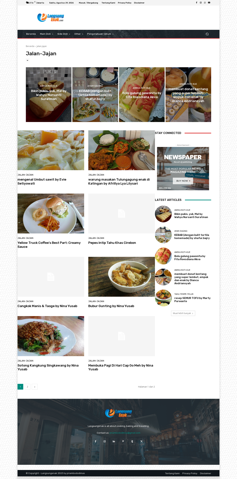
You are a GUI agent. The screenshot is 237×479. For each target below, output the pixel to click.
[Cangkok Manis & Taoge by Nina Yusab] (51, 277)
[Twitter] (141, 441)
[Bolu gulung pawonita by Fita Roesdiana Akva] (142, 94)
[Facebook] (196, 3)
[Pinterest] (123, 441)
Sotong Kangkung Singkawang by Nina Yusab (48, 367)
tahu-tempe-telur (183, 294)
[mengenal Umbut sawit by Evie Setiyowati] (51, 150)
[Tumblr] (132, 441)
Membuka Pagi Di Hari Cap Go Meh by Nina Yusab (120, 367)
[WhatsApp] (205, 3)
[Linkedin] (114, 441)
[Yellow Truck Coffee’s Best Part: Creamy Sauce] (51, 213)
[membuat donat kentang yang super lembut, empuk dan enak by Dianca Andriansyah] (188, 94)
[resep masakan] (51, 18)
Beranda (30, 46)
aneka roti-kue (49, 86)
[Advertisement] (147, 17)
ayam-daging (95, 86)
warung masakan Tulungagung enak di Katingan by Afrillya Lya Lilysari (119, 181)
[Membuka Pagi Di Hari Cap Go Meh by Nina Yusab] (121, 336)
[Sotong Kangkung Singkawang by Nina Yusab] (51, 336)
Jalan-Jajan (25, 175)
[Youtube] (209, 3)
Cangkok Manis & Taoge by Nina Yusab (47, 306)
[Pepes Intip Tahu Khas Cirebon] (121, 213)
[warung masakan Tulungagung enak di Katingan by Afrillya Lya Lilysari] (121, 150)
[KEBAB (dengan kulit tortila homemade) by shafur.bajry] (95, 94)
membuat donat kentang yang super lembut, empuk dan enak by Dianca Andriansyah (191, 278)
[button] (207, 34)
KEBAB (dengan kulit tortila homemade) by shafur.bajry (192, 236)
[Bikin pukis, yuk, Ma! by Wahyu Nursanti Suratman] (48, 94)
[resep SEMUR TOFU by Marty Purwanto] (163, 298)
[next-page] (35, 387)
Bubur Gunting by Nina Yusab (111, 306)
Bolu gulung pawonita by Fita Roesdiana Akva (189, 258)
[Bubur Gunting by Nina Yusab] (121, 277)
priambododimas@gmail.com (125, 433)
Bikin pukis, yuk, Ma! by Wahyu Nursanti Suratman (191, 215)
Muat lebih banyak (182, 313)
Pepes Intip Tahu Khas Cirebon (112, 243)
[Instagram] (201, 3)
